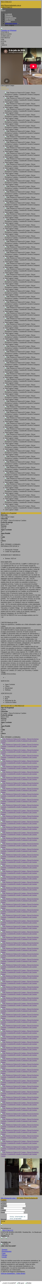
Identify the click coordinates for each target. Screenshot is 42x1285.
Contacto (8, 21)
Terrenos (4, 1249)
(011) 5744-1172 (7, 1230)
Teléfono (4, 1206)
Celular (3, 1210)
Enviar (3, 1221)
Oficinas (4, 1255)
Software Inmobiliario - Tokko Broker (13, 1273)
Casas (4, 1253)
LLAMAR (8, 14)
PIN (2, 1208)
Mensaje (3, 1219)
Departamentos (6, 1251)
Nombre (3, 1204)
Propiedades (9, 16)
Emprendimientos (10, 18)
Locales (4, 1257)
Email (3, 1212)
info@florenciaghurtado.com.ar (11, 5)
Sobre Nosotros (10, 20)
